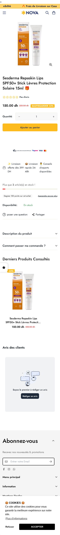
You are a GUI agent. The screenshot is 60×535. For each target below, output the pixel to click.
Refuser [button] (9, 526)
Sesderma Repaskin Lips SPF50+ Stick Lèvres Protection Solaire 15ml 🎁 (23, 320)
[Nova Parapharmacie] (30, 12)
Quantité (7, 116)
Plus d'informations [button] (16, 518)
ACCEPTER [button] (37, 526)
